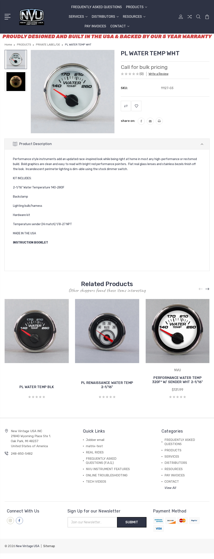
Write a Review (158, 74)
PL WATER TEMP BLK (36, 387)
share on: (128, 121)
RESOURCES (132, 17)
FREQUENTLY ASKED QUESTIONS (96, 7)
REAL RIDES (95, 452)
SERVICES (76, 17)
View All (170, 488)
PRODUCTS (135, 7)
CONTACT (118, 26)
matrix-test (94, 446)
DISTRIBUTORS (103, 17)
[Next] (207, 289)
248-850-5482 (22, 454)
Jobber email (95, 440)
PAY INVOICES (95, 26)
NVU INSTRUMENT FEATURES (108, 469)
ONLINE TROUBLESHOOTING (106, 475)
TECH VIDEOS (96, 481)
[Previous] (201, 289)
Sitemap (49, 546)
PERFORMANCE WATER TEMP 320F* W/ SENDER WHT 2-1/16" (177, 380)
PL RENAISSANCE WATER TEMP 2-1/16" (107, 385)
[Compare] (189, 19)
